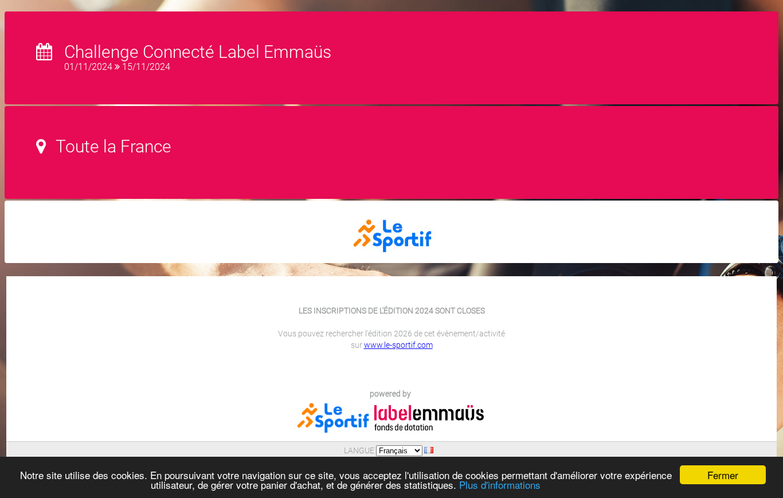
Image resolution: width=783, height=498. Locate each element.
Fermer (722, 475)
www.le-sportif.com (398, 345)
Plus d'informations (500, 484)
